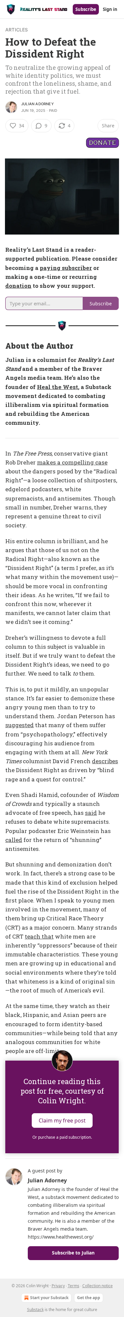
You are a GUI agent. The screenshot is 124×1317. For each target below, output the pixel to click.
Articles (16, 29)
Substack (35, 1309)
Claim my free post (62, 1120)
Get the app (88, 1297)
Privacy (58, 1286)
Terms (73, 1286)
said (91, 812)
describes (105, 761)
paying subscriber (66, 268)
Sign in (110, 9)
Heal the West (57, 387)
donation (18, 285)
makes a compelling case (72, 462)
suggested (19, 725)
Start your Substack (49, 1297)
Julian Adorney (37, 104)
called (13, 840)
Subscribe (85, 9)
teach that (39, 936)
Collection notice (97, 1286)
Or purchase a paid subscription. (62, 1137)
